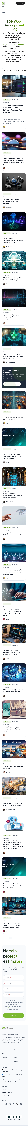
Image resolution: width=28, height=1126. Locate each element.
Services (4, 1057)
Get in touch (20, 3)
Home (3, 12)
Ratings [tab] (23, 70)
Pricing (15, 1057)
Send (12, 1015)
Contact (15, 1061)
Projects (4, 1053)
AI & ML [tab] (16, 70)
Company (5, 1050)
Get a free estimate (11, 384)
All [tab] (4, 70)
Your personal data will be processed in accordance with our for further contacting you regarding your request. (13, 1008)
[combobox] (5, 983)
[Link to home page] (14, 1028)
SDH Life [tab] (9, 70)
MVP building (19, 44)
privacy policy (10, 1007)
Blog (14, 1053)
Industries (16, 1050)
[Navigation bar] (3, 6)
